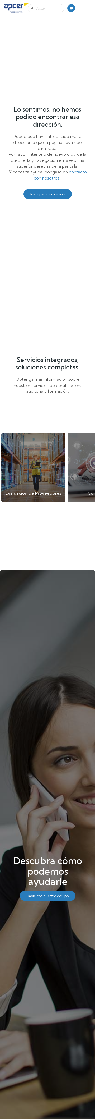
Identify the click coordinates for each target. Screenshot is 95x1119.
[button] (86, 8)
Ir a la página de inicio (47, 194)
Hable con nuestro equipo (48, 896)
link (33, 467)
